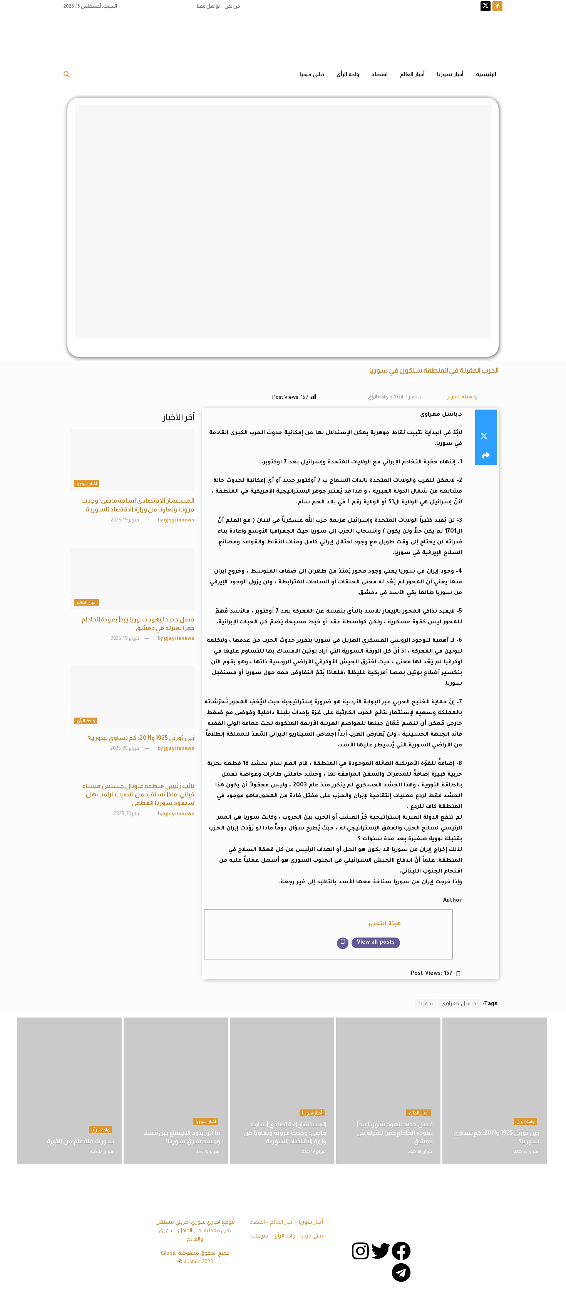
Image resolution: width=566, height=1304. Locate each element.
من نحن (232, 6)
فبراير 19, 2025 (125, 520)
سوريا (426, 1003)
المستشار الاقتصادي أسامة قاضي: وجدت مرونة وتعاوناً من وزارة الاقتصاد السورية (285, 1132)
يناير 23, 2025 (127, 813)
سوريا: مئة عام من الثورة (80, 1141)
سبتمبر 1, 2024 (407, 397)
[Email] (342, 943)
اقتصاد (380, 74)
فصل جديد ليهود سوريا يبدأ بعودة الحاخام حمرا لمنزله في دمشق (395, 1132)
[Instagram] (360, 1251)
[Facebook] (401, 1251)
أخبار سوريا (450, 74)
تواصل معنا (208, 6)
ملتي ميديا (312, 74)
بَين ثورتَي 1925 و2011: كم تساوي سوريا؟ (140, 737)
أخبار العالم (412, 74)
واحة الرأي (348, 74)
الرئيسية (486, 74)
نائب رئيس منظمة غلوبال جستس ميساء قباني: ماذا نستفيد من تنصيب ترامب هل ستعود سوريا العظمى (138, 794)
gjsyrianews (179, 520)
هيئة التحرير (459, 397)
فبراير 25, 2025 (125, 748)
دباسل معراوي (459, 1003)
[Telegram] (401, 1272)
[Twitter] (380, 1251)
